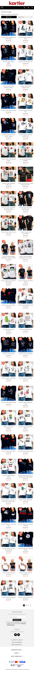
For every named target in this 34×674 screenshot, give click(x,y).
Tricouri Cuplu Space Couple (8, 110)
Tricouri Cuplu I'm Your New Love (8, 524)
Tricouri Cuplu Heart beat (8, 451)
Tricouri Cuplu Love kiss (25, 573)
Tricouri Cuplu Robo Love (25, 500)
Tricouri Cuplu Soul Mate (8, 305)
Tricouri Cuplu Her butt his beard (25, 427)
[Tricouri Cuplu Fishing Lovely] (25, 442)
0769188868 (18, 642)
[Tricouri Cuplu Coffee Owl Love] (25, 393)
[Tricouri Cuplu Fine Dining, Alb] (25, 101)
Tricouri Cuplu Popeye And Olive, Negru (8, 38)
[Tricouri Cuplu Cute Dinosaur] (8, 320)
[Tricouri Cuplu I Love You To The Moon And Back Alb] (8, 490)
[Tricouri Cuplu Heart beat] (8, 442)
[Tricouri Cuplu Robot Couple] (8, 393)
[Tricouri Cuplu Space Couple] (8, 101)
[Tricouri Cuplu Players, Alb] (25, 52)
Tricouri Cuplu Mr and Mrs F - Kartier (25, 281)
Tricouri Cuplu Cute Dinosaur (8, 330)
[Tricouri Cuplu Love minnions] (8, 417)
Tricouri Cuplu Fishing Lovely (25, 451)
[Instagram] (18, 634)
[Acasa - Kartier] (17, 3)
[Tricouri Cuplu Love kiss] (25, 563)
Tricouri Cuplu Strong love (8, 597)
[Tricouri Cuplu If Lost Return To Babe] (25, 515)
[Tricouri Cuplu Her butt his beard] (25, 417)
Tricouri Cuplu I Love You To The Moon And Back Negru (25, 476)
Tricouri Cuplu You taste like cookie (25, 549)
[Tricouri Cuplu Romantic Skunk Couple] (25, 198)
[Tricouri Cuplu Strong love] (8, 588)
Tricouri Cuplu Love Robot (25, 353)
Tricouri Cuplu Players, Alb (26, 61)
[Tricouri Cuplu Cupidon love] (25, 588)
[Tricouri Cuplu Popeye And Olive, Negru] (8, 28)
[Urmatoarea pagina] (31, 605)
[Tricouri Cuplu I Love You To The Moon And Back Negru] (25, 466)
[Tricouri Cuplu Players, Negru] (8, 52)
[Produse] (2, 8)
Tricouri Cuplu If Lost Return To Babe (25, 524)
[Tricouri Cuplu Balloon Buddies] (25, 149)
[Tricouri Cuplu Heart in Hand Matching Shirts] (25, 174)
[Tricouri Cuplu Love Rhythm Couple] (8, 149)
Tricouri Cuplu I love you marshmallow (8, 549)
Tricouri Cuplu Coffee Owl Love (25, 403)
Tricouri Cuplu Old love (8, 573)
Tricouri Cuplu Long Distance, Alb (25, 86)
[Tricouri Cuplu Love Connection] (25, 222)
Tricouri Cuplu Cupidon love (25, 597)
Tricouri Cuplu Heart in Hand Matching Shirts (25, 184)
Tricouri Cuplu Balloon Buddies (25, 159)
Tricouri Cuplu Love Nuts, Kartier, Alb (25, 135)
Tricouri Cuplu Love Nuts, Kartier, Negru (8, 135)
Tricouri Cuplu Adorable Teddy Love (8, 184)
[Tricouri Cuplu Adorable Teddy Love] (8, 174)
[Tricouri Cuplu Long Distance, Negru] (8, 76)
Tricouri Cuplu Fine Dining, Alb (25, 111)
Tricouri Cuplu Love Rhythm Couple (8, 159)
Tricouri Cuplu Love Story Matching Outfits (8, 208)
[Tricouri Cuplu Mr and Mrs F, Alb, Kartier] (8, 271)
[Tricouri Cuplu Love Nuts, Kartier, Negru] (8, 125)
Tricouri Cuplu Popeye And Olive (25, 38)
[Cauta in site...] (32, 7)
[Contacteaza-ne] (24, 7)
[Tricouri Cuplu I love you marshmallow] (8, 539)
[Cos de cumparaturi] (28, 7)
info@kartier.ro (18, 644)
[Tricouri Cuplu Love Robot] (25, 344)
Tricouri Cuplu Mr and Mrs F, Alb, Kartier (8, 281)
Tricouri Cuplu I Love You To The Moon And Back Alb (8, 500)
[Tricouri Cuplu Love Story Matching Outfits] (8, 198)
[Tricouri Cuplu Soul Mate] (8, 296)
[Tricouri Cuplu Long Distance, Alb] (25, 76)
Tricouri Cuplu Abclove (26, 329)
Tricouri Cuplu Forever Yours (8, 232)
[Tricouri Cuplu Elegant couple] (8, 466)
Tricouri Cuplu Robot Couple (8, 402)
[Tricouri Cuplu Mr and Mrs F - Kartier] (25, 271)
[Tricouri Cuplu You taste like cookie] (25, 539)
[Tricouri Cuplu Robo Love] (25, 490)
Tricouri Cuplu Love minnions (8, 427)
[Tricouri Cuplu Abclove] (25, 320)
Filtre (10, 17)
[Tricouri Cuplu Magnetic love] (25, 296)
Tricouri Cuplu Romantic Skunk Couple (25, 208)
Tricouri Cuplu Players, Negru (9, 62)
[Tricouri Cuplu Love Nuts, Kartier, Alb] (25, 125)
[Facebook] (15, 634)
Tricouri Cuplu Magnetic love (25, 305)
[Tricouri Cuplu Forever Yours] (8, 222)
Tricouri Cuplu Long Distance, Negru (8, 86)
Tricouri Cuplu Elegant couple (8, 476)
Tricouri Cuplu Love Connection (25, 232)
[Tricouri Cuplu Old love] (8, 563)
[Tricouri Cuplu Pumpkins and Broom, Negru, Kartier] (8, 247)
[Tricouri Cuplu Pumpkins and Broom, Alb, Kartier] (25, 247)
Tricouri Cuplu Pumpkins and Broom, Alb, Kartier (25, 257)
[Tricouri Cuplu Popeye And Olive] (25, 28)
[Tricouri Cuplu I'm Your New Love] (8, 515)
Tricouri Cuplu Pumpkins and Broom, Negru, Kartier (9, 257)
